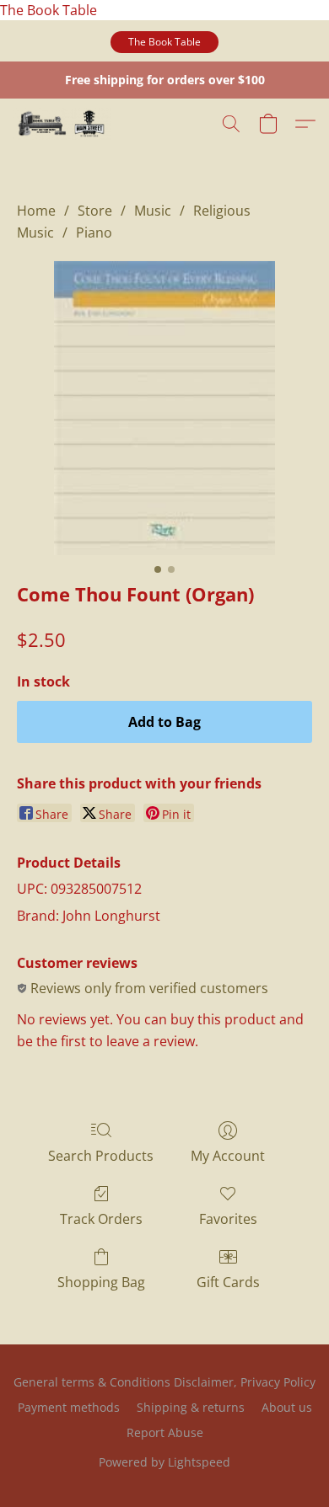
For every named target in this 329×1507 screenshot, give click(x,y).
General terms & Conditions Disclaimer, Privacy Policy (164, 1382)
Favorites (228, 1219)
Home (36, 210)
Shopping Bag (101, 1282)
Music (152, 210)
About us (287, 1407)
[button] (164, 42)
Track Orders (101, 1219)
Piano (94, 232)
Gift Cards (228, 1282)
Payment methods (69, 1407)
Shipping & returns (191, 1407)
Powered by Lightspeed (164, 1462)
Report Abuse (165, 1432)
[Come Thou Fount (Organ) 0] (165, 407)
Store (95, 210)
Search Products (101, 1155)
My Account (228, 1155)
